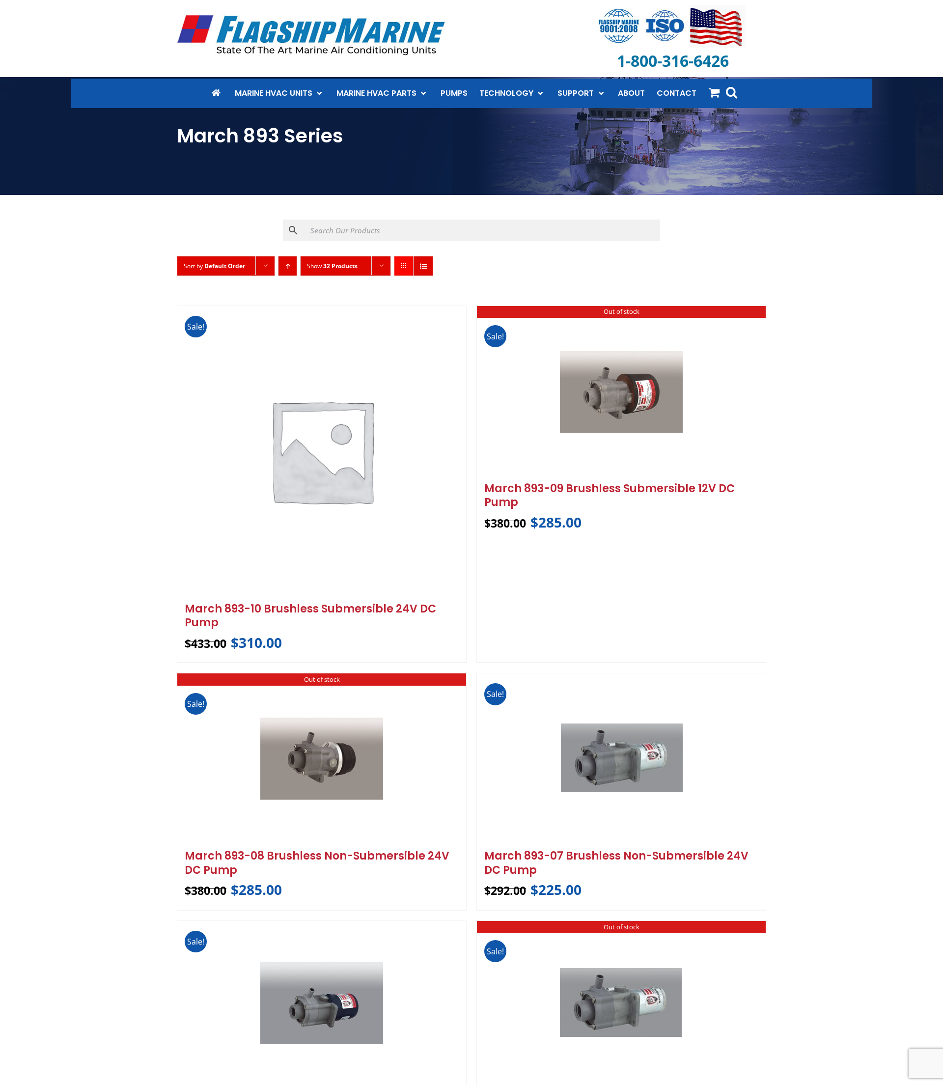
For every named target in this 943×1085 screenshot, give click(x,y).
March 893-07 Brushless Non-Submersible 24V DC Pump (616, 863)
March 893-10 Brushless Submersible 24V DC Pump (310, 616)
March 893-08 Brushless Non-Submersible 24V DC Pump (317, 863)
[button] (731, 92)
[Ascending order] (287, 266)
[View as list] (423, 266)
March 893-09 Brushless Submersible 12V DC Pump (609, 495)
